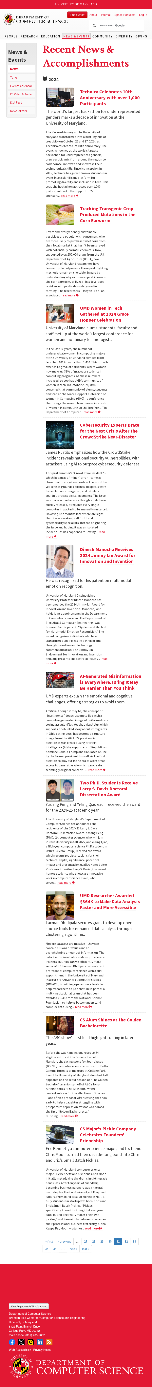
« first (49, 1241)
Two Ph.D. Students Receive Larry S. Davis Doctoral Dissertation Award (109, 789)
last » (85, 1249)
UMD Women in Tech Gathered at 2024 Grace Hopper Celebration (104, 314)
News (14, 69)
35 (54, 1249)
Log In (143, 14)
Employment (77, 14)
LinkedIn (40, 1342)
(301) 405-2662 (35, 1335)
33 (134, 1241)
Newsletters (18, 111)
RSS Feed (49, 1342)
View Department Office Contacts (29, 1306)
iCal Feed (16, 102)
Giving (141, 36)
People (11, 36)
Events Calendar (21, 86)
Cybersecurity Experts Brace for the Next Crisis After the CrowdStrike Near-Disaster (109, 431)
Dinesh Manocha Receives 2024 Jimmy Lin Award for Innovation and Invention (107, 555)
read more (68, 196)
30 (110, 1241)
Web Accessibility (20, 1349)
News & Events (76, 36)
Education (50, 36)
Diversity (124, 36)
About (93, 14)
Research (29, 36)
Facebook (12, 1342)
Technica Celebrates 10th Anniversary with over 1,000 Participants (110, 98)
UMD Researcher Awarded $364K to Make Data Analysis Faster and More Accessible (110, 901)
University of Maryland (76, 4)
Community (102, 36)
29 (102, 1241)
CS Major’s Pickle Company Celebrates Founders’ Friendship (108, 1135)
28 (93, 1241)
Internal (105, 14)
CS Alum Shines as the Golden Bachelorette (111, 1023)
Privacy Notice (42, 1349)
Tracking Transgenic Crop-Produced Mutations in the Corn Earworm (107, 214)
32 (126, 1241)
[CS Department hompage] (76, 1365)
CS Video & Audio (21, 94)
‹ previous (64, 1241)
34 (46, 1249)
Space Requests (124, 14)
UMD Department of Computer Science (35, 19)
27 (85, 1241)
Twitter (21, 1342)
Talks (13, 77)
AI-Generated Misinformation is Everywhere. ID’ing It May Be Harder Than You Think (110, 682)
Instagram (31, 1342)
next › (73, 1249)
